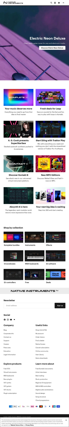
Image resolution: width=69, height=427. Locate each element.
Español (29, 416)
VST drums (7, 389)
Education (7, 351)
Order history (40, 337)
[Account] (55, 3)
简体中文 (19, 416)
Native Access (40, 344)
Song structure (41, 396)
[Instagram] (8, 320)
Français (24, 416)
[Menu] (63, 3)
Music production (42, 379)
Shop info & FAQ (41, 330)
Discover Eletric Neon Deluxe (52, 48)
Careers (6, 344)
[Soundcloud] (14, 320)
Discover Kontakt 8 (18, 175)
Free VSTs (7, 368)
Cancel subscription (42, 347)
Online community (42, 351)
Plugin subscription (10, 393)
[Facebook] (5, 320)
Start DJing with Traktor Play (50, 140)
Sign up (60, 305)
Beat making (40, 375)
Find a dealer (40, 340)
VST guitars (7, 386)
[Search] (51, 3)
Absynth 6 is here (18, 207)
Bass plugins (8, 379)
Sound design (40, 393)
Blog (5, 330)
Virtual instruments (10, 372)
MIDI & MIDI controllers (43, 386)
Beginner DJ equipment (43, 382)
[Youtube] (11, 320)
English (5, 416)
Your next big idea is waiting (50, 207)
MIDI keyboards (9, 375)
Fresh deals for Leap (50, 109)
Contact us (7, 337)
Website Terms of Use (17, 425)
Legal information (10, 354)
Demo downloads (42, 358)
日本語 (9, 416)
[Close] (66, 420)
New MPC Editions (50, 175)
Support (6, 340)
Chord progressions (42, 400)
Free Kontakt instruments (44, 368)
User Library (40, 354)
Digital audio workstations (44, 389)
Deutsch (14, 416)
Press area (7, 347)
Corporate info (9, 333)
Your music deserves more (18, 109)
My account (40, 333)
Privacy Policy (30, 425)
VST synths (7, 382)
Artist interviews (41, 372)
